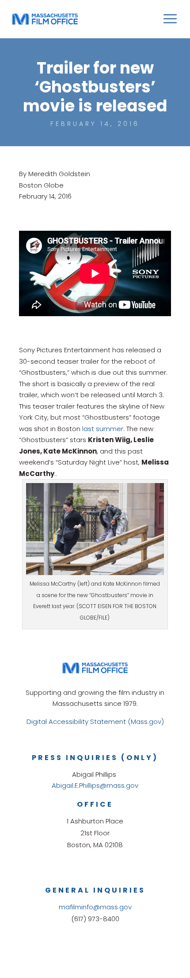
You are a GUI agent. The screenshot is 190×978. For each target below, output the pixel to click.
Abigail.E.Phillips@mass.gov (95, 785)
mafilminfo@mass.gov (95, 907)
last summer (102, 428)
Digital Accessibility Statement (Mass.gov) (95, 721)
